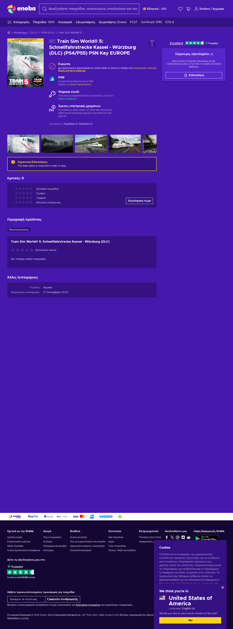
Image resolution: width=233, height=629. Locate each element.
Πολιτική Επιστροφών (80, 550)
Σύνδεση (205, 9)
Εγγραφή (218, 9)
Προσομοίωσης (19, 229)
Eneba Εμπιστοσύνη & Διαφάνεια (23, 550)
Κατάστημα (20, 32)
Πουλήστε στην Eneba (150, 537)
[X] (172, 537)
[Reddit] (188, 537)
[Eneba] (21, 8)
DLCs (34, 32)
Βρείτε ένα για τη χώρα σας (72, 71)
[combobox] (89, 9)
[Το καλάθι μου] (188, 9)
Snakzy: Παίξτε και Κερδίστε (122, 550)
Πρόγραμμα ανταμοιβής (55, 546)
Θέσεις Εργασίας (15, 546)
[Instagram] (177, 537)
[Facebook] (167, 537)
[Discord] (183, 537)
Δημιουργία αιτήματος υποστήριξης (87, 546)
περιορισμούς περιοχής (145, 68)
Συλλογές (47, 542)
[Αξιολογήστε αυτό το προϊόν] (23, 250)
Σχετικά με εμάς (14, 537)
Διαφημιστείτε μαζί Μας (150, 542)
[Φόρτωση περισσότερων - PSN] (52, 79)
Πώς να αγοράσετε (52, 537)
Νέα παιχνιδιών (115, 537)
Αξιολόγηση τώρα (139, 200)
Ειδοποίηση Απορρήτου (88, 605)
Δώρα (111, 542)
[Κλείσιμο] (223, 587)
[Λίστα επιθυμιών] (180, 9)
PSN (91, 81)
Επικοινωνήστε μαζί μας (19, 542)
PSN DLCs (48, 32)
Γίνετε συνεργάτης (117, 546)
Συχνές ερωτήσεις (78, 537)
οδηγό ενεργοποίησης (80, 84)
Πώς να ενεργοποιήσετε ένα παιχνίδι (87, 542)
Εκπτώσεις (48, 550)
